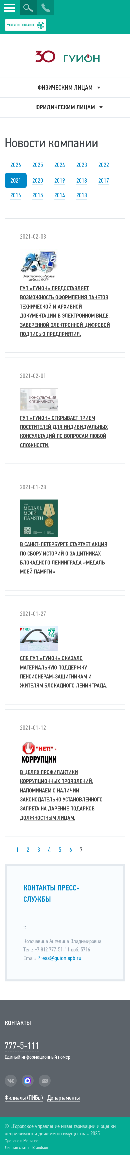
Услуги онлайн (20, 25)
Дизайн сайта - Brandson (26, 1147)
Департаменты (63, 1097)
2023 (81, 165)
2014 (59, 195)
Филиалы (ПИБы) (24, 1097)
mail (45, 1081)
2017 (103, 180)
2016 (15, 195)
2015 (37, 195)
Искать (28, 8)
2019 (59, 180)
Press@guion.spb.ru (59, 958)
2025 (37, 165)
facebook (28, 1081)
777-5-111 (22, 1045)
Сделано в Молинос (21, 1140)
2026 (15, 165)
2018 (81, 180)
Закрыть (12, 14)
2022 (103, 165)
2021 (15, 180)
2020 (37, 180)
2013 (81, 195)
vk (11, 1081)
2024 (59, 165)
